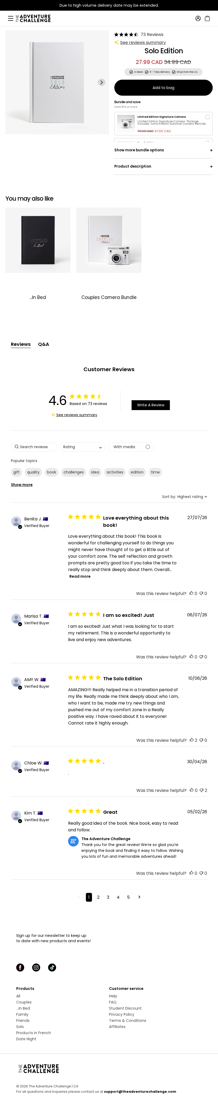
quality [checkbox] (33, 472)
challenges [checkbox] (74, 472)
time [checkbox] (155, 472)
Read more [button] (80, 576)
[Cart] (207, 18)
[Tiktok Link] (52, 968)
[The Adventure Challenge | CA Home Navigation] (109, 1068)
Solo (20, 1026)
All (18, 996)
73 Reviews (152, 34)
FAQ (112, 1002)
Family (22, 1014)
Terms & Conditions (127, 1020)
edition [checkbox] (137, 472)
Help (113, 996)
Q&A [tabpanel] (43, 344)
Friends (23, 1020)
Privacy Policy (121, 1014)
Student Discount (125, 1008)
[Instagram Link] (36, 968)
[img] (116, 35)
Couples (24, 1002)
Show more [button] (22, 484)
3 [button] (108, 897)
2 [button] (98, 897)
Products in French (33, 1032)
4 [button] (118, 897)
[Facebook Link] (20, 968)
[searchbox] (34, 447)
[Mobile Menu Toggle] (10, 18)
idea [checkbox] (95, 472)
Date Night (26, 1039)
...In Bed (23, 1008)
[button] (191, 593)
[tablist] (109, 344)
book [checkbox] (51, 472)
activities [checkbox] (115, 472)
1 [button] (89, 897)
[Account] (198, 18)
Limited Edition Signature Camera (161, 117)
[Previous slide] (12, 82)
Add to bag (163, 87)
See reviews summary (143, 42)
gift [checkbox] (16, 472)
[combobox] (83, 447)
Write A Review (150, 405)
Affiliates (117, 1026)
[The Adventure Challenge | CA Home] (36, 18)
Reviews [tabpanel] (21, 344)
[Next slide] (101, 82)
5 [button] (128, 897)
